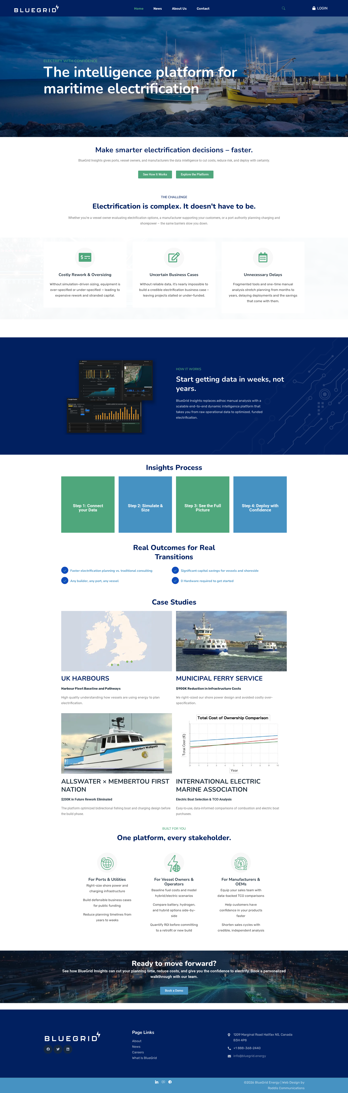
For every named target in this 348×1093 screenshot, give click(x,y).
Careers (138, 1052)
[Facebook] (48, 1049)
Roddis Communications (286, 1088)
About (136, 1041)
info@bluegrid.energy (249, 1056)
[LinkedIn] (156, 1082)
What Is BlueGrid (144, 1058)
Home (138, 8)
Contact (203, 8)
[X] (57, 1049)
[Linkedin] (67, 1049)
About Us (179, 8)
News (157, 8)
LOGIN (322, 8)
